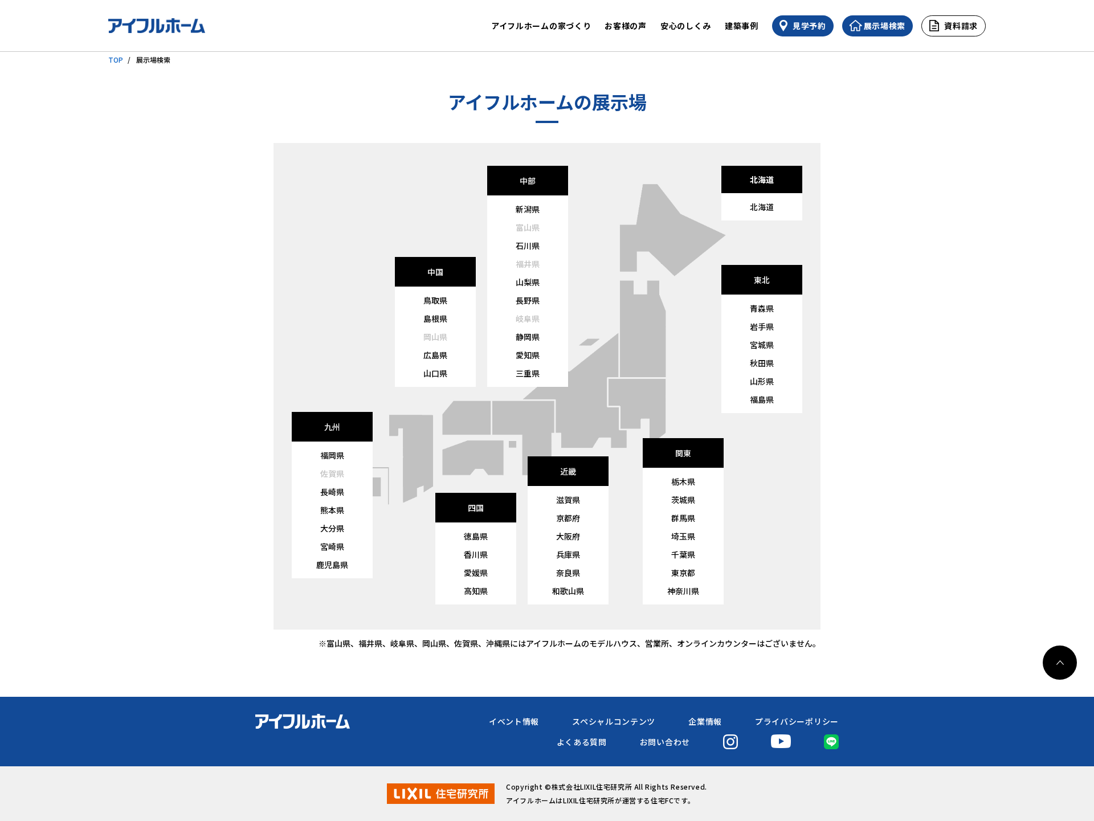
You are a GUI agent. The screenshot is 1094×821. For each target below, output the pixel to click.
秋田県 (762, 363)
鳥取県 (435, 300)
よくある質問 (582, 742)
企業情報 (705, 721)
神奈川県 (683, 591)
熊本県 (332, 510)
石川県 (528, 245)
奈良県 (568, 572)
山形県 (762, 381)
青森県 (762, 308)
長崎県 (332, 491)
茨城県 (683, 499)
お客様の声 (626, 25)
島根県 (435, 318)
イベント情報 (514, 721)
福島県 (762, 399)
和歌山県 (568, 591)
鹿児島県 (332, 564)
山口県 (435, 373)
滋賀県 (568, 499)
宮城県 (762, 344)
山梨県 (528, 282)
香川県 (476, 554)
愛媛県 (476, 572)
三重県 (528, 373)
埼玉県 (683, 536)
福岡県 (332, 455)
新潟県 (528, 209)
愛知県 (528, 355)
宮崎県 (332, 546)
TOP (115, 59)
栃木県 (683, 481)
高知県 (476, 591)
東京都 (683, 572)
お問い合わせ (665, 742)
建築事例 (741, 25)
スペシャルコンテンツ (613, 721)
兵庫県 (568, 554)
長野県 (528, 300)
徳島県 (476, 536)
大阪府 (568, 536)
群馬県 (683, 518)
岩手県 (762, 326)
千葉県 (683, 554)
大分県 (332, 528)
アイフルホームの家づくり (541, 25)
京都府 (568, 518)
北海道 (762, 207)
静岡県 (528, 336)
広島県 (435, 355)
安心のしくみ (685, 25)
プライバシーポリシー (797, 721)
